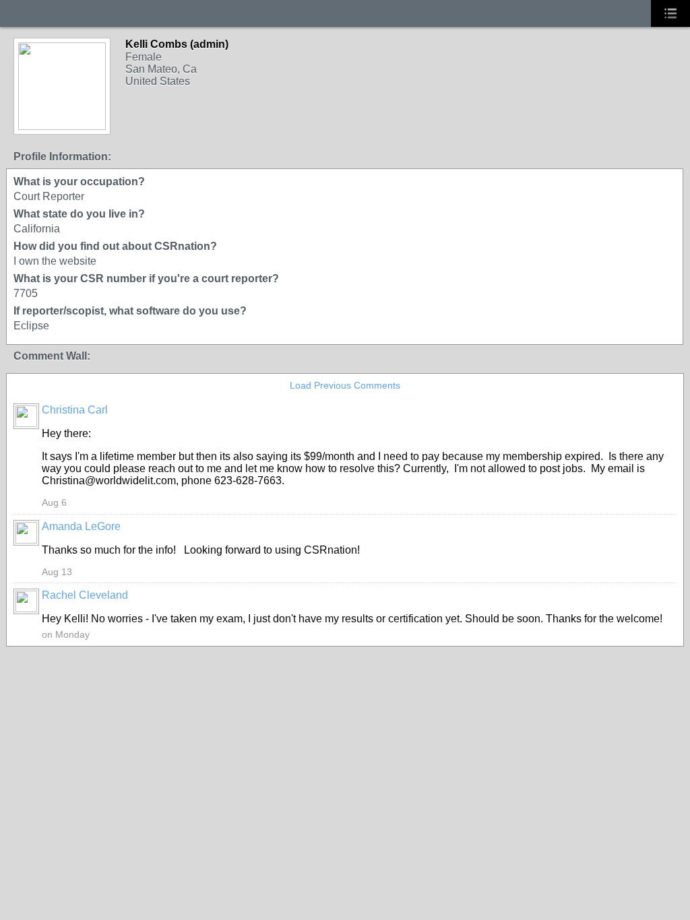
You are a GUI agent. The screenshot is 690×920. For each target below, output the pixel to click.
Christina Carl (75, 410)
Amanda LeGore (81, 526)
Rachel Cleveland (85, 595)
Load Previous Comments (345, 385)
